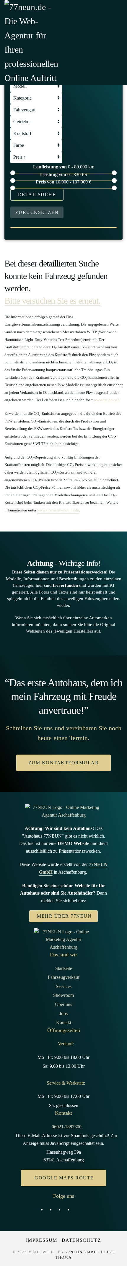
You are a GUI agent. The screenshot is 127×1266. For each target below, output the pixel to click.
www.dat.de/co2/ (107, 400)
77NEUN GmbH (81, 1252)
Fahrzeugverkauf (63, 977)
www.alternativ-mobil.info (58, 510)
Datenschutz (81, 1240)
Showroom (63, 995)
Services (63, 986)
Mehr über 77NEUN (64, 916)
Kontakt (63, 1022)
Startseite (63, 968)
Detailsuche (37, 194)
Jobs (63, 1013)
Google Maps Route (64, 1177)
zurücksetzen (37, 212)
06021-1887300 (67, 1126)
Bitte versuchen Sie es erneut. (52, 300)
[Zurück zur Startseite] (31, 42)
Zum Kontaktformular (63, 762)
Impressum (41, 1240)
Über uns (63, 1004)
